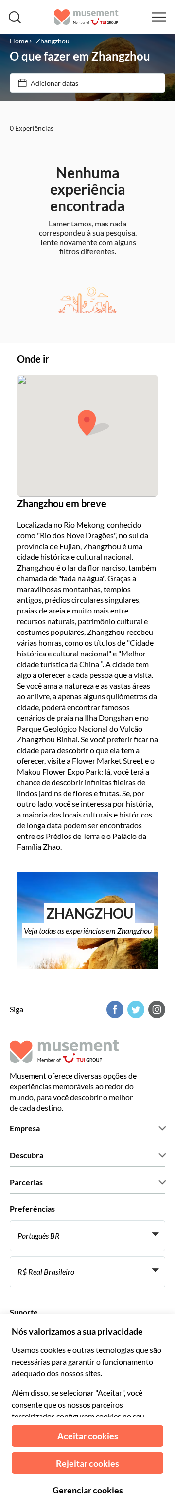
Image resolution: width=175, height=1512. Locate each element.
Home (19, 41)
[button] (93, 423)
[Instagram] (155, 1010)
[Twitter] (134, 1010)
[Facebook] (113, 1010)
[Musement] (86, 17)
